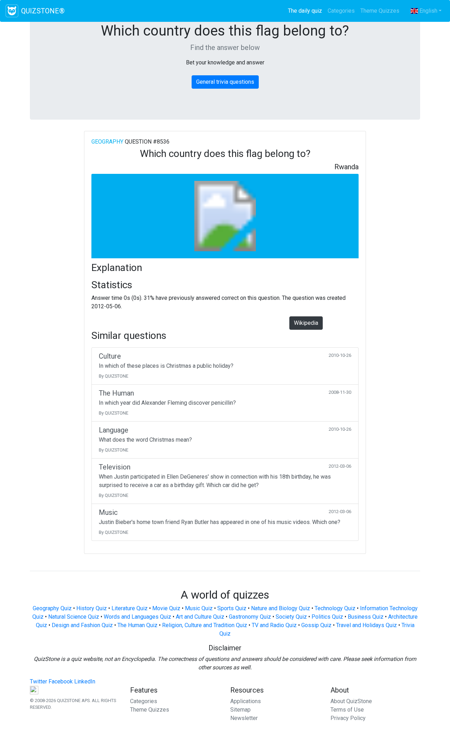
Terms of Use (347, 709)
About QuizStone (351, 701)
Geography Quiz (52, 608)
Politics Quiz (327, 616)
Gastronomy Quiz (250, 616)
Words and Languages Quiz (137, 616)
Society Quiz (291, 616)
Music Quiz (199, 608)
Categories (341, 10)
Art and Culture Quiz (200, 616)
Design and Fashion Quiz (82, 625)
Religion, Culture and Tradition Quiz (204, 625)
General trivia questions (225, 81)
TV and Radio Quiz (274, 625)
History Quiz (91, 608)
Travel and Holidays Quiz (366, 625)
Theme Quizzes (379, 10)
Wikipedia (306, 323)
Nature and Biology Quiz (280, 608)
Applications (245, 701)
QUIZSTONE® (43, 11)
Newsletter (244, 718)
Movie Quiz (166, 608)
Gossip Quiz (316, 625)
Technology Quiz (335, 608)
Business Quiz (366, 616)
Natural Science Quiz (73, 616)
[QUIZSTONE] (12, 11)
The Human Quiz (137, 625)
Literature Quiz (129, 608)
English (427, 10)
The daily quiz (306, 10)
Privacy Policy (348, 718)
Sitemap (240, 709)
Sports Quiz (231, 608)
